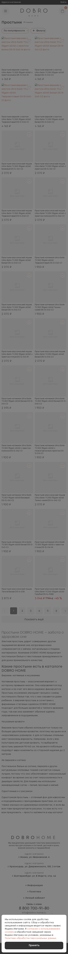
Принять (34, 945)
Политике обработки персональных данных (30, 938)
